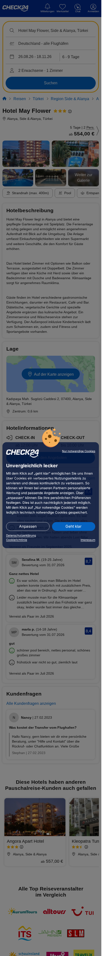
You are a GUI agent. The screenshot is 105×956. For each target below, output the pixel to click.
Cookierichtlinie (16, 540)
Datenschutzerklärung (21, 535)
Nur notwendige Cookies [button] (78, 451)
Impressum (88, 540)
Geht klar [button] (73, 526)
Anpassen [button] (28, 526)
